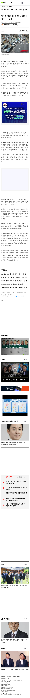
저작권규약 (9, 676)
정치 (8, 10)
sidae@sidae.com (18, 296)
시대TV (3, 359)
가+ (27, 30)
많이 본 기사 (9, 477)
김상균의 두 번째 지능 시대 (9, 421)
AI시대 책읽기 (5, 619)
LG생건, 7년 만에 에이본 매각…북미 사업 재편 (13, 274)
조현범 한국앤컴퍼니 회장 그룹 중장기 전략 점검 (14, 277)
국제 (26, 10)
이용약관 (3, 676)
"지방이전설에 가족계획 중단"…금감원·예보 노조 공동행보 (15, 287)
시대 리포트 (5, 335)
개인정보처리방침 (16, 676)
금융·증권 (21, 10)
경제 (12, 10)
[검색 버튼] (25, 3)
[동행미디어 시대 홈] (6, 2)
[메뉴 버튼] (27, 3)
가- (20, 30)
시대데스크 (4, 648)
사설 (2, 564)
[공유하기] (22, 3)
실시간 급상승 (21, 477)
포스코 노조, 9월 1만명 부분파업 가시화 (12, 284)
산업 (16, 10)
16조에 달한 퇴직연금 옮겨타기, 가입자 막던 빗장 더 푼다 (15, 281)
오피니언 (3, 10)
